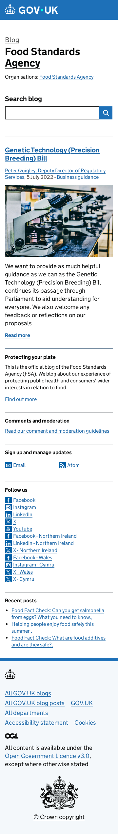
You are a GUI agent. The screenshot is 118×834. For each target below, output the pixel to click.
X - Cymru (23, 579)
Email (19, 465)
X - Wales (23, 572)
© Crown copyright (59, 817)
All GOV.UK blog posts (35, 703)
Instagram (24, 507)
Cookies (85, 722)
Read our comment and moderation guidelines (57, 431)
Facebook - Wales (32, 557)
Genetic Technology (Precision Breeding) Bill (52, 154)
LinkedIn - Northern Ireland (43, 543)
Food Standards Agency (42, 57)
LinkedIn (22, 514)
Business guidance (78, 177)
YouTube (22, 529)
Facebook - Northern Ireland (45, 536)
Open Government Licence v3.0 (47, 756)
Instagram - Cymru (33, 565)
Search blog (23, 99)
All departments (26, 713)
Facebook (24, 500)
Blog (12, 40)
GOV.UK (82, 703)
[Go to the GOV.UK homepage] (31, 10)
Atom (73, 465)
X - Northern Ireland (35, 550)
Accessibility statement (36, 722)
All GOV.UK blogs (28, 693)
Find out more (21, 399)
